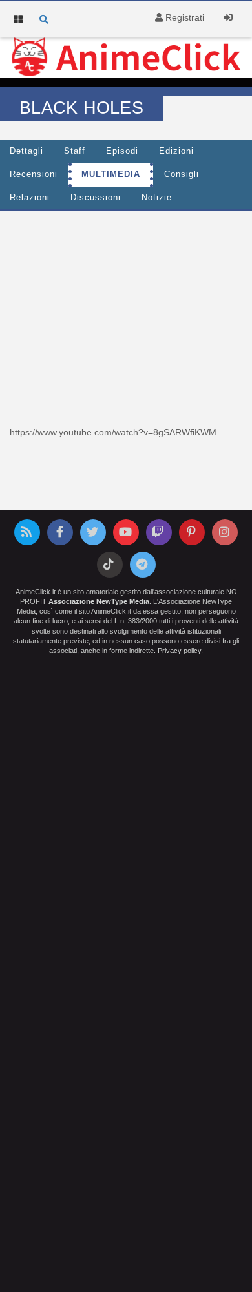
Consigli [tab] (181, 174)
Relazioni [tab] (30, 197)
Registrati (183, 17)
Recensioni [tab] (34, 174)
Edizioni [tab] (176, 151)
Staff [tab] (74, 151)
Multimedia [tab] (110, 174)
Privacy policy (179, 650)
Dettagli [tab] (26, 151)
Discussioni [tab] (95, 197)
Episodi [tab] (122, 151)
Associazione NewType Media (98, 601)
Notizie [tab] (157, 197)
